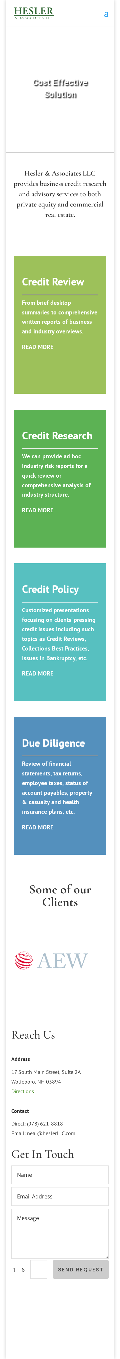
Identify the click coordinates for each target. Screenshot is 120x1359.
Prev (20, 961)
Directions (22, 1091)
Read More (37, 347)
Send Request (81, 1269)
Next (100, 961)
